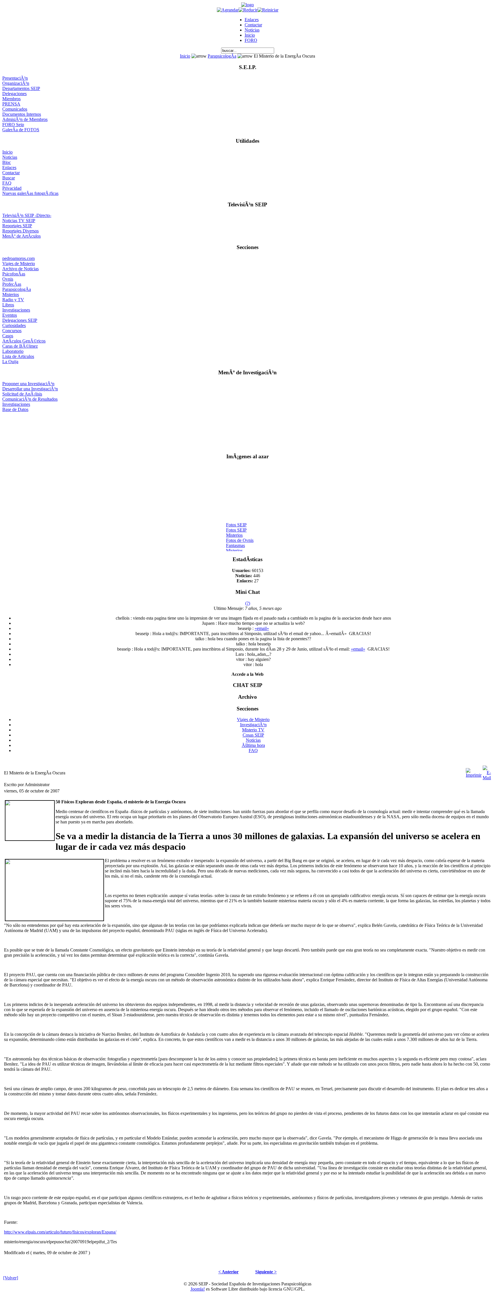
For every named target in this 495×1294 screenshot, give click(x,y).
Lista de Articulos (18, 356)
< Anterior (228, 1271)
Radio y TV (13, 299)
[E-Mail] (487, 771)
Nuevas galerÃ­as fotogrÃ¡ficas (30, 193)
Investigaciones (16, 310)
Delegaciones (14, 93)
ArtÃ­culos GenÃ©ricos (24, 340)
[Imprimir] (474, 771)
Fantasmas (235, 542)
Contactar (253, 24)
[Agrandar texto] (228, 9)
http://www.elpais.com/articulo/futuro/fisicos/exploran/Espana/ (60, 1232)
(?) (247, 603)
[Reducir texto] (248, 9)
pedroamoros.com (18, 258)
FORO (251, 40)
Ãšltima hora (253, 745)
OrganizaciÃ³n (15, 83)
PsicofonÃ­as (13, 273)
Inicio (250, 35)
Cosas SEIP (253, 735)
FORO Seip (13, 124)
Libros (8, 304)
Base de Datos (15, 409)
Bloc (6, 162)
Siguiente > (266, 1271)
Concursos (11, 330)
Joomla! (197, 1289)
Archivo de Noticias (20, 268)
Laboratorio (12, 351)
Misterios (10, 294)
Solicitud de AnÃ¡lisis (22, 393)
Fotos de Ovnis (240, 537)
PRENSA (11, 103)
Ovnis (7, 279)
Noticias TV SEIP (18, 220)
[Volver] (10, 1277)
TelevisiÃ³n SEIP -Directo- (26, 215)
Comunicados (14, 109)
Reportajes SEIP (17, 225)
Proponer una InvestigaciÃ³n (28, 383)
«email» (262, 628)
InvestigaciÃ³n (253, 724)
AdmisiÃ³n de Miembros (25, 119)
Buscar (8, 177)
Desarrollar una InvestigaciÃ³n (30, 388)
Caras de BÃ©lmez (20, 346)
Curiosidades (14, 325)
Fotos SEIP (236, 521)
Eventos (9, 315)
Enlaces (252, 19)
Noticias (252, 30)
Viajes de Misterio (18, 263)
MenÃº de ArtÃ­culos (21, 236)
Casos (7, 335)
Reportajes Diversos (20, 230)
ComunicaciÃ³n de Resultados (30, 399)
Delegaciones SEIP (19, 320)
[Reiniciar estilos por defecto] (268, 9)
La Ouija (10, 361)
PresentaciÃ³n (15, 78)
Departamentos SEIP (21, 88)
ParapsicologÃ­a (222, 56)
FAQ (6, 183)
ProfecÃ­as (11, 284)
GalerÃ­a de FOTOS (20, 129)
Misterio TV (253, 729)
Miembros (11, 98)
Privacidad (11, 188)
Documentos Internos (21, 114)
